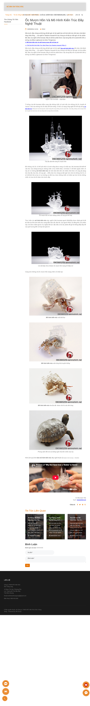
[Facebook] (77, 504)
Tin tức (70, 15)
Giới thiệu (35, 15)
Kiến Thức (49, 15)
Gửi (27, 565)
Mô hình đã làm (59, 15)
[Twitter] (80, 504)
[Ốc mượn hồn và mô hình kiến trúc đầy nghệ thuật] (82, 504)
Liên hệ (77, 15)
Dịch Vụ (42, 15)
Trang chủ (26, 15)
